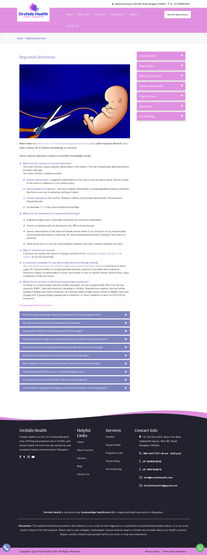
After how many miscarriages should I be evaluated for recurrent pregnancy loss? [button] (62, 314)
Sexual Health (113, 445)
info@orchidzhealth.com (158, 477)
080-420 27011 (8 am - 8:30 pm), (162, 453)
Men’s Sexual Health (150, 76)
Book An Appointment (178, 14)
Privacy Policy (153, 551)
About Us (83, 14)
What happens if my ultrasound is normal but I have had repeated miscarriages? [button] (61, 363)
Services (100, 14)
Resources (117, 14)
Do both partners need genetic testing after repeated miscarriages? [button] (56, 355)
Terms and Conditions (174, 551)
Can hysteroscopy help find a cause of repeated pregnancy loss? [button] (54, 371)
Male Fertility (146, 66)
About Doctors (85, 450)
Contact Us (72, 25)
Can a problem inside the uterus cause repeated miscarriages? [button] (53, 331)
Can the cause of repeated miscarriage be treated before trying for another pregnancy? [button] (65, 388)
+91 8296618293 (181, 4)
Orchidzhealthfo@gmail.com (161, 485)
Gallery (134, 14)
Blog (79, 466)
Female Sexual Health (151, 86)
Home (69, 14)
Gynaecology (113, 461)
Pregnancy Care (147, 96)
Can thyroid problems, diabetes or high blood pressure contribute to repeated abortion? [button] (65, 339)
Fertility (110, 437)
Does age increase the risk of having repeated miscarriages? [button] (52, 323)
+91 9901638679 (152, 469)
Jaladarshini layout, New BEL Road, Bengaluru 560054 (140, 4)
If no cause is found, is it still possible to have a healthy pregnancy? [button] (55, 379)
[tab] (75, 314)
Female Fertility (147, 56)
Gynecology (145, 106)
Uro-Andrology (147, 116)
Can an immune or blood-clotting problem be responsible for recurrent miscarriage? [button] (63, 347)
